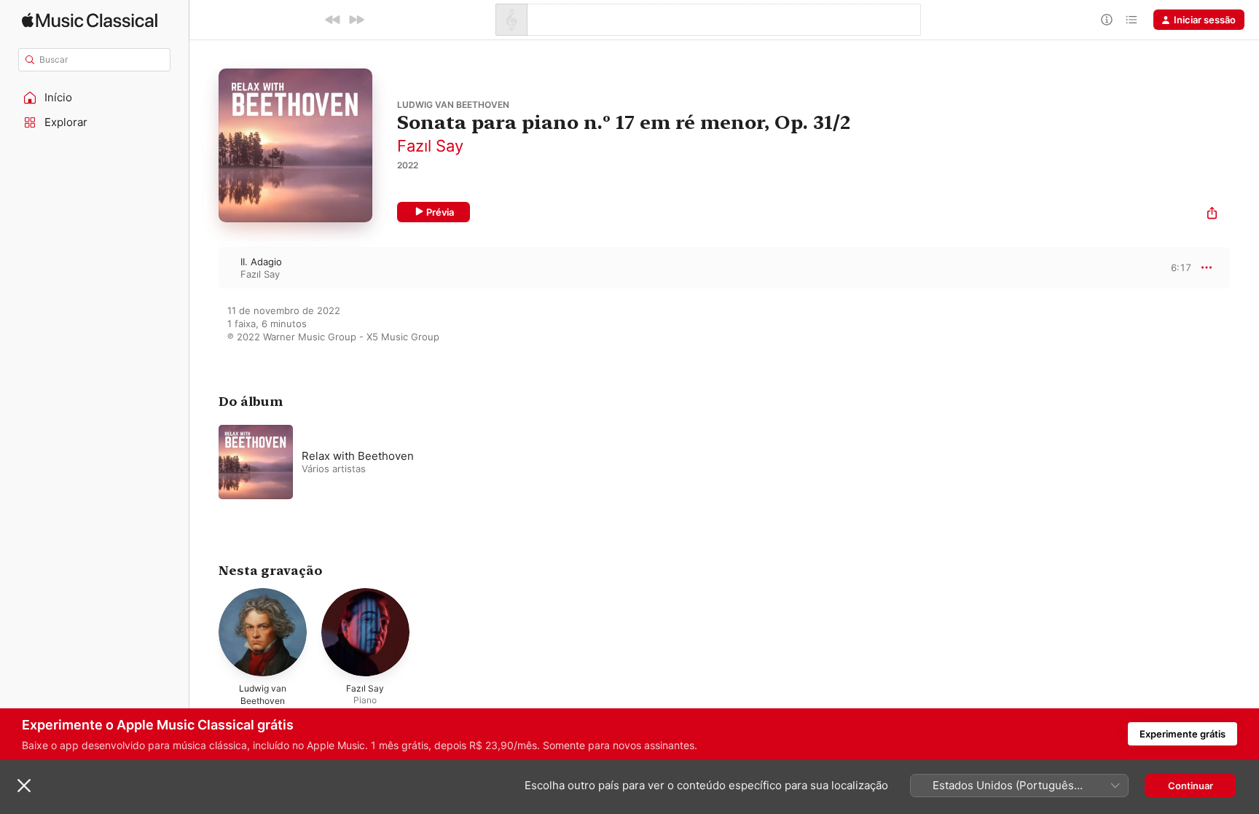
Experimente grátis (1182, 734)
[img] (89, 20)
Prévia (440, 212)
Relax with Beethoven (358, 456)
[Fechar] (24, 785)
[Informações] (1106, 19)
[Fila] (1131, 19)
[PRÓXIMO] (356, 19)
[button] (94, 98)
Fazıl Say (430, 145)
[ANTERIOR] (333, 19)
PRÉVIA (1178, 267)
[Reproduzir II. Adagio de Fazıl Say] (204, 267)
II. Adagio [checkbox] (261, 261)
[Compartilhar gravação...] (1212, 215)
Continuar (1190, 785)
